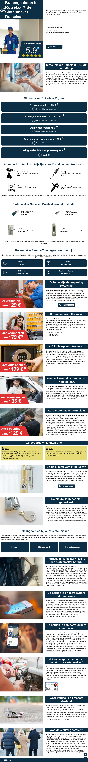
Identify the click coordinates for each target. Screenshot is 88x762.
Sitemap (8, 760)
